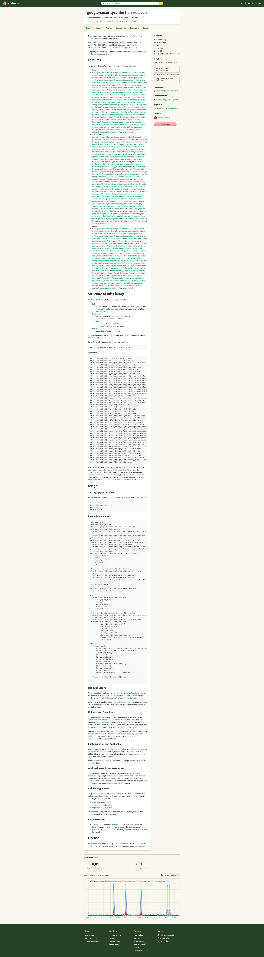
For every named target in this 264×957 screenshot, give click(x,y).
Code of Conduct (139, 944)
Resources (96, 314)
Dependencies (121, 28)
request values (97, 808)
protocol (109, 21)
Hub (93, 304)
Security (146, 28)
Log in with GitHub (254, 3)
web (134, 21)
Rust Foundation (91, 938)
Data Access (137, 948)
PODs (94, 803)
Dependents (134, 28)
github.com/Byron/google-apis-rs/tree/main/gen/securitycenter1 (168, 108)
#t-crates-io (163, 938)
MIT (157, 45)
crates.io (13, 3)
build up (100, 477)
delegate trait (96, 761)
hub (133, 66)
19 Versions (108, 28)
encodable (132, 773)
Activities (95, 329)
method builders (99, 794)
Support (112, 938)
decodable (92, 776)
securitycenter (122, 21)
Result (133, 693)
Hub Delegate (108, 698)
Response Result (102, 722)
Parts (98, 321)
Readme (89, 28)
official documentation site (98, 54)
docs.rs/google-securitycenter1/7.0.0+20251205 (168, 100)
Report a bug (114, 944)
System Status (114, 941)
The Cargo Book (115, 935)
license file (142, 846)
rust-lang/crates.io (165, 935)
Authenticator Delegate (128, 698)
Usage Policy (138, 935)
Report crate (165, 124)
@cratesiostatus (164, 941)
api (90, 21)
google (99, 21)
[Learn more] (179, 54)
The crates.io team (92, 941)
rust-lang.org (90, 935)
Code (98, 28)
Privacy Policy (138, 941)
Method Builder (97, 752)
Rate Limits (137, 951)
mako (118, 47)
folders (94, 70)
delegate (141, 749)
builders (129, 467)
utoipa (114, 825)
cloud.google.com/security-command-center (168, 91)
